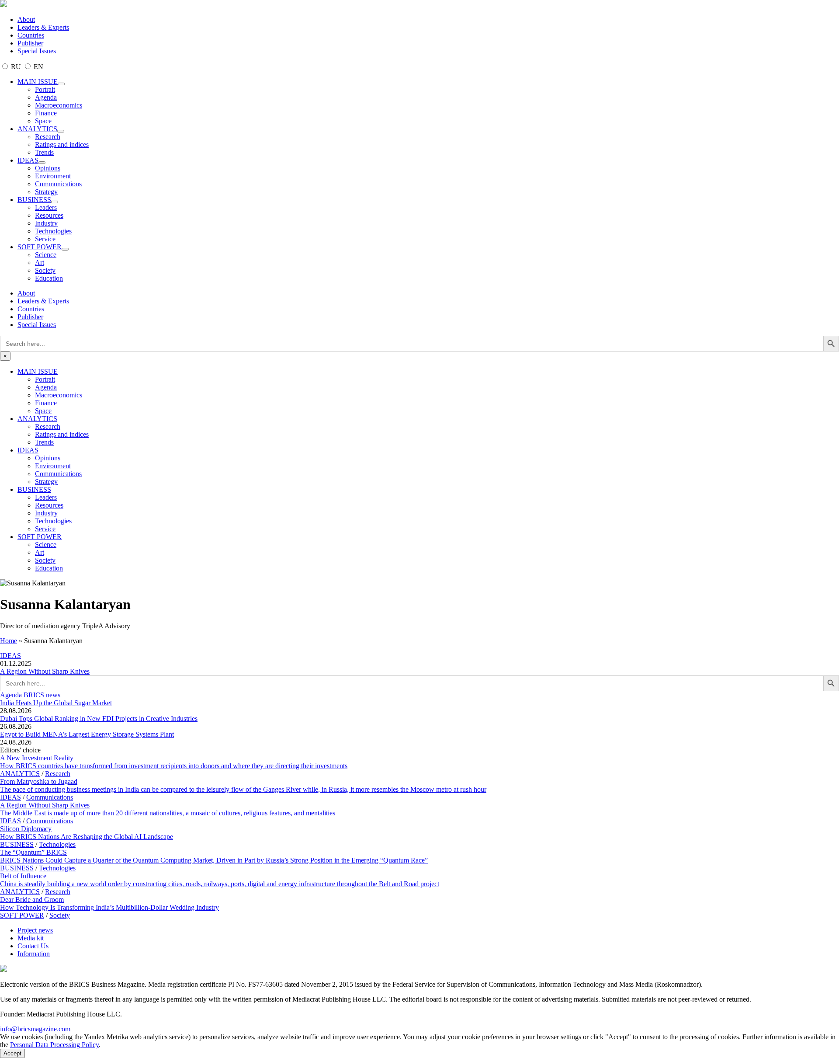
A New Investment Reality (36, 758)
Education (49, 278)
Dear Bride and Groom (32, 899)
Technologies (53, 231)
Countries (30, 35)
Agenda (46, 97)
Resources (49, 215)
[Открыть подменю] (61, 84)
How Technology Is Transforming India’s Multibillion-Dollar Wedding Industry (109, 907)
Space (43, 121)
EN (37, 66)
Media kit (30, 938)
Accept (12, 1053)
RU (16, 66)
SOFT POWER (39, 247)
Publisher (30, 43)
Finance (46, 113)
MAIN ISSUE (37, 81)
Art (39, 262)
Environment (53, 176)
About (26, 19)
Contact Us (33, 946)
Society (45, 270)
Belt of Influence (23, 876)
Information (33, 953)
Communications (58, 184)
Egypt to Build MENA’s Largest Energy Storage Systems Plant (87, 734)
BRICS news (42, 695)
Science (45, 254)
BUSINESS (34, 199)
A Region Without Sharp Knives (45, 671)
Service (45, 239)
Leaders (46, 207)
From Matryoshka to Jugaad (38, 781)
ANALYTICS (37, 128)
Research (47, 136)
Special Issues (36, 51)
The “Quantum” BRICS (33, 852)
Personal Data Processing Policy (54, 1044)
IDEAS (27, 160)
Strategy (46, 191)
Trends (44, 152)
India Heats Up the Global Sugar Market (56, 702)
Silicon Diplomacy (26, 828)
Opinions (47, 168)
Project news (35, 930)
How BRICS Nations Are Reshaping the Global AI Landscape (86, 836)
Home (8, 640)
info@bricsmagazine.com (35, 1029)
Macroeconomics (58, 105)
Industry (46, 223)
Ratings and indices (62, 144)
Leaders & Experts (43, 27)
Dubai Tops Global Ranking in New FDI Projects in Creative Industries (99, 718)
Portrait (45, 89)
